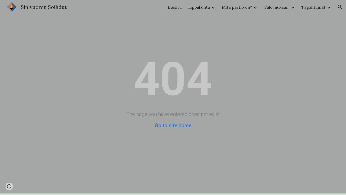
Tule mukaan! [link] (277, 7)
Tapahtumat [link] (313, 7)
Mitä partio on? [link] (237, 7)
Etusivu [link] (175, 7)
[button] (340, 7)
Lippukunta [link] (199, 7)
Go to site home (173, 125)
